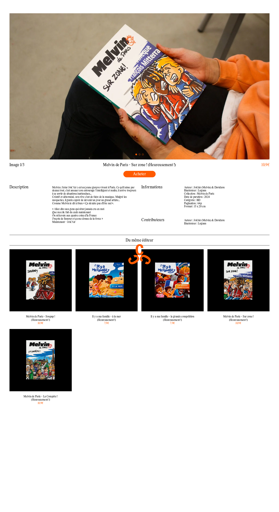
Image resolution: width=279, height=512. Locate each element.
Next (205, 86)
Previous (74, 86)
